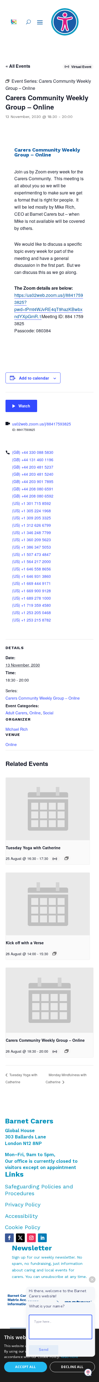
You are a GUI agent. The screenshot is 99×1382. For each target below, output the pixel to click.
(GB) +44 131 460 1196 (32, 459)
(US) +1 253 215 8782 (31, 620)
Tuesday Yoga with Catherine (33, 847)
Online (35, 712)
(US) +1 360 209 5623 (31, 539)
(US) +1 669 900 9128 (31, 590)
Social (48, 712)
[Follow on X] (20, 1237)
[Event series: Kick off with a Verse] (54, 953)
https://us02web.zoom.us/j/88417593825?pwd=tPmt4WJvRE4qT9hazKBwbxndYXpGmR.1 (48, 305)
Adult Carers (16, 712)
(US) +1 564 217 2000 (31, 561)
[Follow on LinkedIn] (42, 1237)
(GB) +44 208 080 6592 (32, 496)
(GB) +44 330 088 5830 (32, 452)
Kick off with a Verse (25, 942)
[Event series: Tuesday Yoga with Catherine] (66, 858)
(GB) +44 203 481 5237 (32, 467)
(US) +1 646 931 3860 (31, 576)
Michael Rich (17, 729)
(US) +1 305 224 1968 (31, 510)
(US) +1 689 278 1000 (31, 598)
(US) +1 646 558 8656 (31, 569)
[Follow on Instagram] (31, 1237)
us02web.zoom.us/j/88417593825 (41, 424)
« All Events (18, 66)
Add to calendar (34, 378)
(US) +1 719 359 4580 (31, 605)
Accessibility (21, 1216)
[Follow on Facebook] (9, 1237)
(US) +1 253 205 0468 (31, 612)
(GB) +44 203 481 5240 (32, 474)
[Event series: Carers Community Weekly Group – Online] (66, 1051)
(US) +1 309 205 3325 (31, 517)
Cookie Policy (22, 1227)
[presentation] (48, 809)
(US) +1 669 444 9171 (31, 583)
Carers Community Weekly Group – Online (43, 698)
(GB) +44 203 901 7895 (32, 481)
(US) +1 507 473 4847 (31, 554)
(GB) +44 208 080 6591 (32, 489)
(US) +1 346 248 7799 (31, 532)
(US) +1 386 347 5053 (31, 547)
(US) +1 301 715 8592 (31, 503)
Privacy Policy (22, 1204)
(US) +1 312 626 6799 (31, 525)
